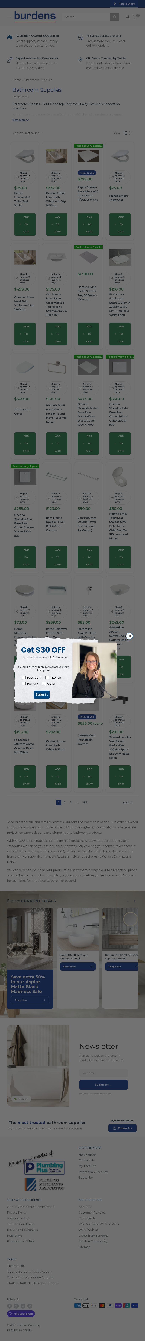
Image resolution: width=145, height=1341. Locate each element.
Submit (42, 694)
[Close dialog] (130, 636)
